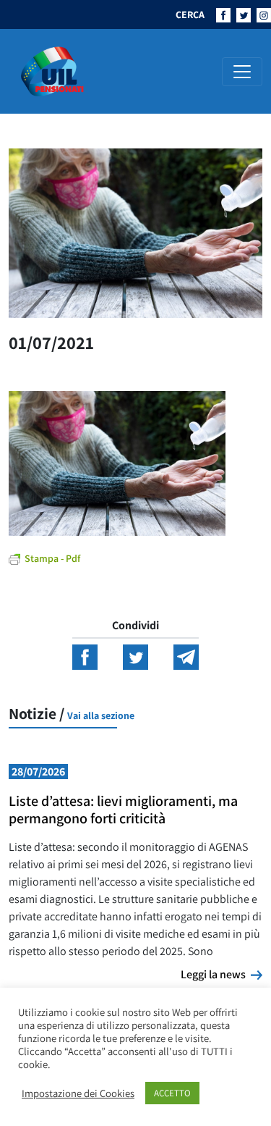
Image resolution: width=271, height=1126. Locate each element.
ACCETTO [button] (172, 1093)
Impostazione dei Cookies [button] (78, 1093)
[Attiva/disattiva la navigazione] (242, 71)
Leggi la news (221, 974)
